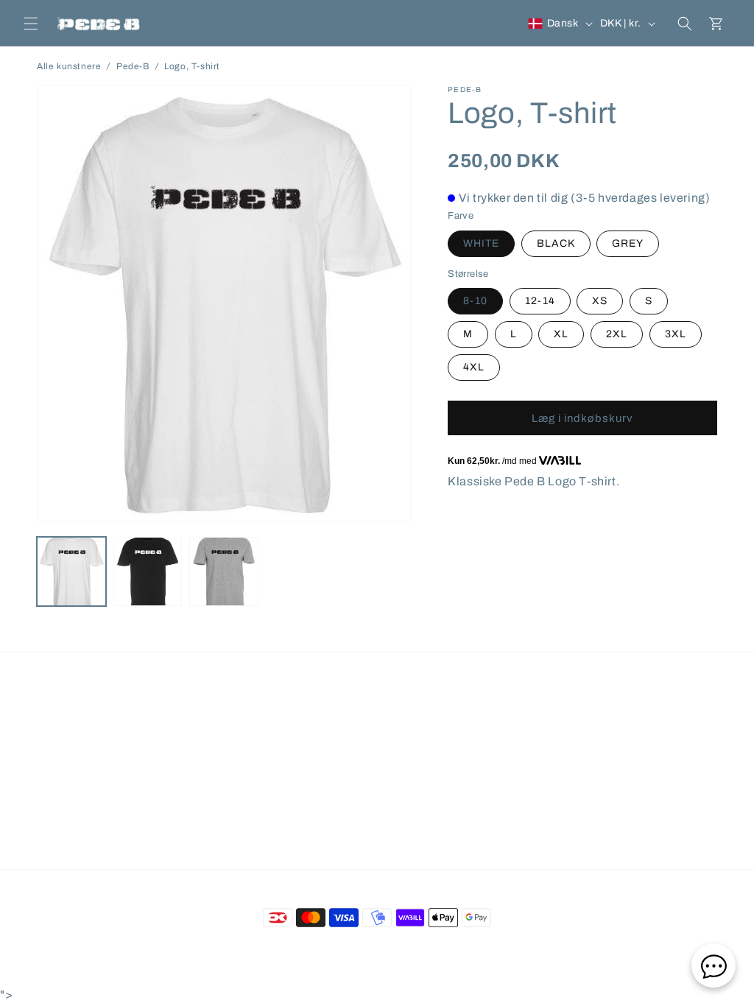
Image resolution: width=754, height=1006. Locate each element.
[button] (31, 23)
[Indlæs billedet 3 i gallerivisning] (223, 571)
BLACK (556, 243)
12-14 (540, 300)
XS (599, 300)
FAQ (120, 723)
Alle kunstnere (69, 66)
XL (561, 334)
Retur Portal (489, 723)
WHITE (481, 243)
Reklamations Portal (583, 723)
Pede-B (132, 66)
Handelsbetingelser (194, 723)
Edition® (440, 950)
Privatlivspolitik (377, 750)
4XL (474, 367)
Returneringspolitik (397, 723)
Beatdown (350, 950)
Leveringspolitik (297, 723)
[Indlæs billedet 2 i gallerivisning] (148, 571)
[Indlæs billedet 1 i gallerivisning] (71, 571)
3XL (675, 334)
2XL (616, 334)
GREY (628, 243)
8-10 (475, 300)
